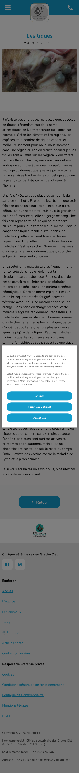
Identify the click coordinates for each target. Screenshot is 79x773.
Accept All (39, 417)
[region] (39, 386)
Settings (39, 395)
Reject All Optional (39, 406)
